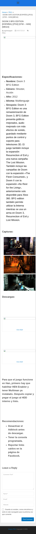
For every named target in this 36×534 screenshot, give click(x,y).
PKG (4, 33)
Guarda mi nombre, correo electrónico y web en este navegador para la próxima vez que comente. (17, 512)
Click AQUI (19, 330)
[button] (18, 2)
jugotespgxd (8, 30)
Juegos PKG (12, 529)
